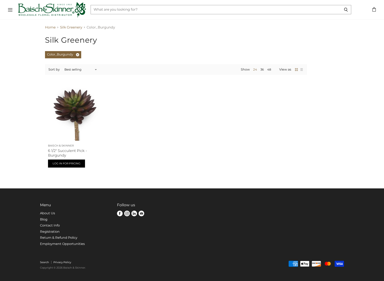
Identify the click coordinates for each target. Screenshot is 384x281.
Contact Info (50, 225)
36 (262, 69)
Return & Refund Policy (58, 238)
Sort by (54, 69)
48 (269, 69)
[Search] (346, 9)
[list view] (302, 70)
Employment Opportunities (62, 244)
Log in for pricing (66, 163)
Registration (50, 231)
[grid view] (296, 70)
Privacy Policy (62, 262)
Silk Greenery (71, 27)
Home (50, 27)
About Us (47, 213)
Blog (43, 219)
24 (255, 69)
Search (44, 262)
